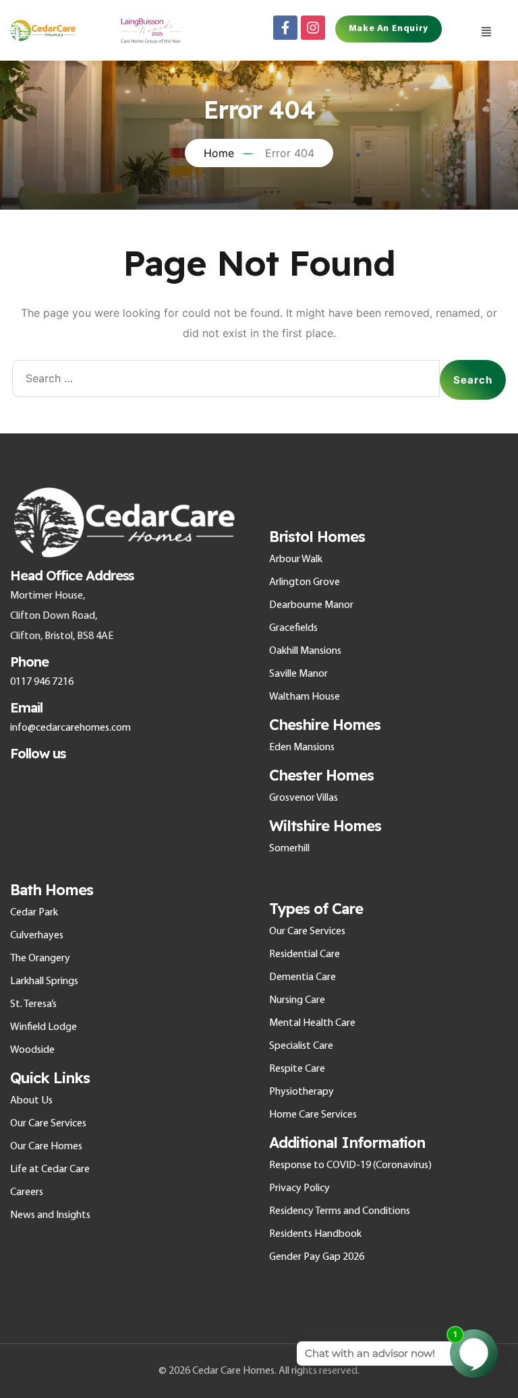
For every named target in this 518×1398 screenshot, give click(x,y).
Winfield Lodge (43, 1027)
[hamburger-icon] (486, 30)
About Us (31, 1100)
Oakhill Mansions (305, 651)
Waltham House (304, 697)
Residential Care (304, 954)
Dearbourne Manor (311, 605)
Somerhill (289, 848)
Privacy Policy (299, 1188)
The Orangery (40, 958)
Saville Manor (298, 674)
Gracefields (293, 628)
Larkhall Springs (44, 981)
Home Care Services (313, 1115)
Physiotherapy (301, 1092)
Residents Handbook (315, 1234)
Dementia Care (302, 977)
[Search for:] (226, 380)
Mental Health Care (312, 1023)
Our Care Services (48, 1123)
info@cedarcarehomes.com (70, 728)
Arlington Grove (304, 582)
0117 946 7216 (42, 682)
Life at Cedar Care (50, 1169)
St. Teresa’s (33, 1004)
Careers (26, 1192)
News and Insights (50, 1215)
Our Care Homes (46, 1146)
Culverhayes (36, 935)
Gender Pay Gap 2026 (316, 1257)
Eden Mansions (302, 747)
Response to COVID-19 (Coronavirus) (350, 1165)
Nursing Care (297, 1000)
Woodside (32, 1050)
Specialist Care (301, 1046)
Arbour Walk (295, 559)
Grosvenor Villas (303, 798)
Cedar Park (34, 912)
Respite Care (297, 1069)
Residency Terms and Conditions (339, 1211)
